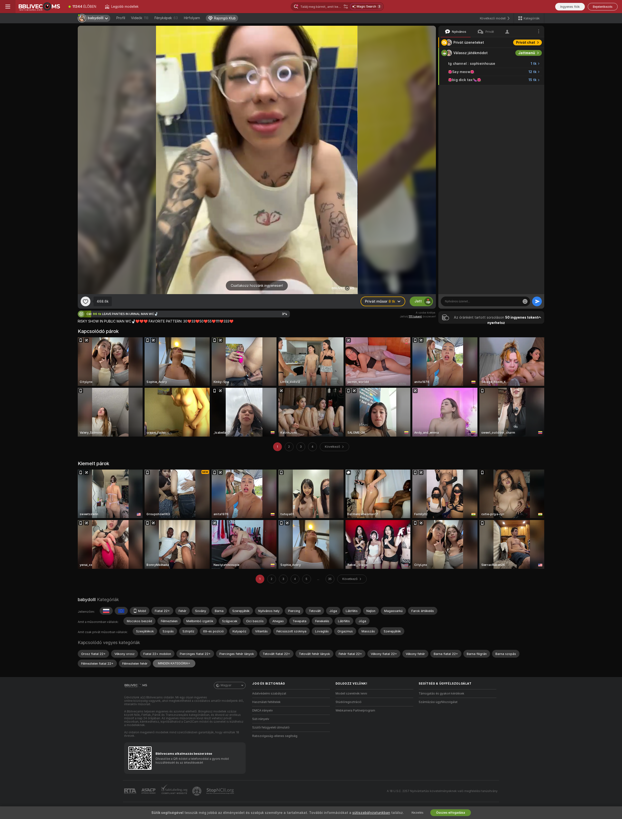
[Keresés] (345, 6)
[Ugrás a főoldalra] (40, 6)
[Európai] (121, 611)
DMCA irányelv (262, 710)
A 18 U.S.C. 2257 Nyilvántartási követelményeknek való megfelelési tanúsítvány (442, 791)
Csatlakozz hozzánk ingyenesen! (257, 286)
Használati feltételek (266, 702)
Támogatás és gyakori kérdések (441, 693)
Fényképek (166, 18)
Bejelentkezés (603, 6)
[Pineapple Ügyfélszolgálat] (197, 791)
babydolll (87, 599)
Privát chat (525, 42)
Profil (120, 18)
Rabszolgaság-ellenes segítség (274, 736)
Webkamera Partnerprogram (355, 710)
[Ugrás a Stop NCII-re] (220, 791)
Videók (139, 18)
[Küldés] (537, 301)
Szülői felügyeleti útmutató (271, 727)
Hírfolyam (192, 18)
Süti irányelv (260, 719)
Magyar (226, 685)
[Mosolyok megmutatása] (525, 301)
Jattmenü (526, 53)
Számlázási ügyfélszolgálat (438, 702)
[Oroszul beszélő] (106, 611)
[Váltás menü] (8, 6)
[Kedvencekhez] (85, 301)
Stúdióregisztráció (349, 702)
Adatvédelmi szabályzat (269, 693)
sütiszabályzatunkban (371, 813)
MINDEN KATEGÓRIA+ (174, 663)
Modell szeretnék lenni (351, 693)
